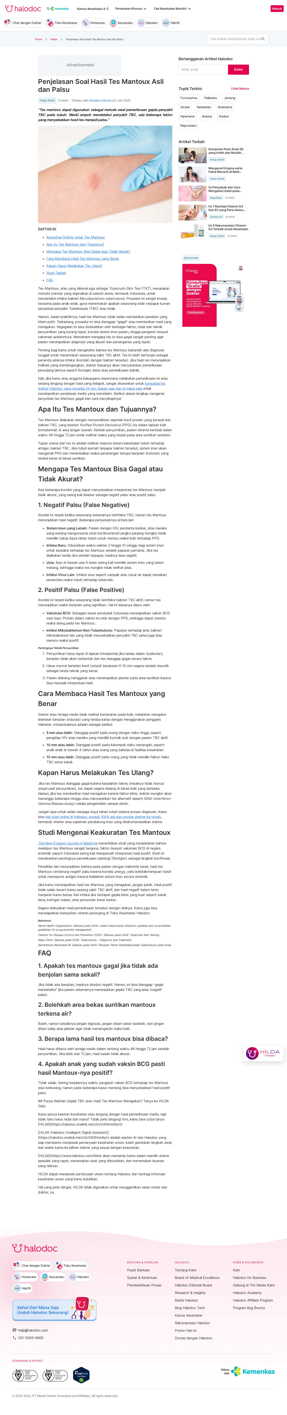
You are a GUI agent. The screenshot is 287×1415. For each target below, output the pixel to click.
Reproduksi (188, 125)
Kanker (224, 116)
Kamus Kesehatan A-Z (93, 8)
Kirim (238, 69)
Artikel (54, 39)
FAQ (49, 280)
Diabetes (210, 98)
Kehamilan (204, 107)
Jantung (229, 98)
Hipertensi (187, 116)
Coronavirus (188, 98)
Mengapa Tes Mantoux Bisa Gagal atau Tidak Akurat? (88, 251)
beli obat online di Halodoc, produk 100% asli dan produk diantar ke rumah (103, 817)
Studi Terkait (56, 273)
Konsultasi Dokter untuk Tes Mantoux (75, 237)
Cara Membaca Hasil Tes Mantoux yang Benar (82, 259)
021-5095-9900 (27, 1338)
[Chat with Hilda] (264, 1053)
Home (38, 39)
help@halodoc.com (30, 1330)
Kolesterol (225, 107)
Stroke (185, 107)
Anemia (207, 116)
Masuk (277, 8)
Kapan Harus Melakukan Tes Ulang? (74, 266)
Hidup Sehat (47, 100)
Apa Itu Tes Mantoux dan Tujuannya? (75, 244)
